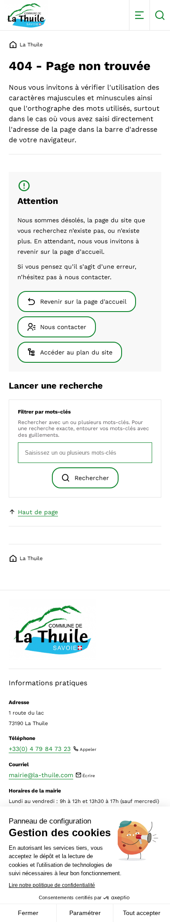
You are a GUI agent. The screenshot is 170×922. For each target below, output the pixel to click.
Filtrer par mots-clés (44, 412)
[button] (139, 15)
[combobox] (85, 452)
